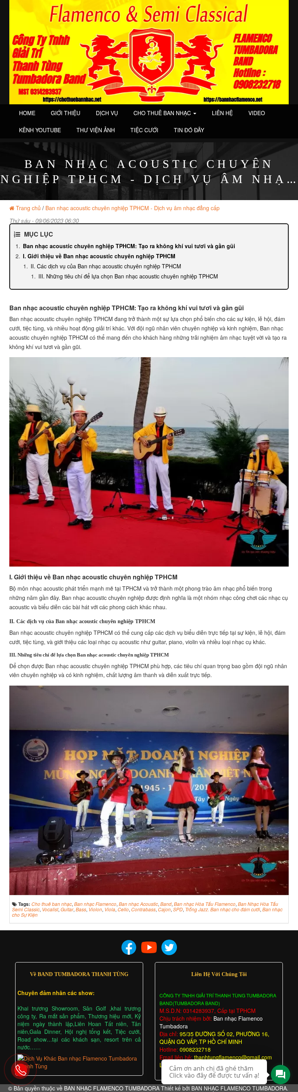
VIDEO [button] (256, 113)
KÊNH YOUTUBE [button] (40, 130)
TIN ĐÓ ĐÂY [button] (189, 130)
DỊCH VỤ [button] (107, 113)
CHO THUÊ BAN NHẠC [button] (162, 113)
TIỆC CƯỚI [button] (144, 130)
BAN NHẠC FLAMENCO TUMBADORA (111, 1088)
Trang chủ (28, 208)
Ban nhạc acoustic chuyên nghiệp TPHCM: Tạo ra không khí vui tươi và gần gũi (129, 246)
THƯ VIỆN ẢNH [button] (95, 130)
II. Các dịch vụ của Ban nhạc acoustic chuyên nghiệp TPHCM (106, 266)
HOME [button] (27, 113)
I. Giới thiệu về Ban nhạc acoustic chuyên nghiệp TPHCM (99, 256)
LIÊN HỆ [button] (222, 113)
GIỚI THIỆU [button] (65, 113)
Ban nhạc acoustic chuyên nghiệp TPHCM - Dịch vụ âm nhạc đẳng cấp (132, 208)
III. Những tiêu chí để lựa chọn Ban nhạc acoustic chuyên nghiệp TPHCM (128, 276)
